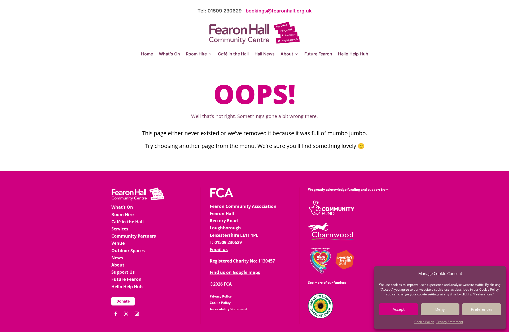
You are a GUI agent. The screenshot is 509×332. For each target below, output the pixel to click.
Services (119, 229)
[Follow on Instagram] (137, 313)
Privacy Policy (221, 296)
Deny (440, 309)
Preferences (481, 309)
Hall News (264, 54)
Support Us (123, 272)
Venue (118, 243)
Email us (219, 249)
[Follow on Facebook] (115, 313)
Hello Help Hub (353, 54)
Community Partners (133, 236)
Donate (123, 301)
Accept (399, 309)
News (117, 258)
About (286, 54)
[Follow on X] (126, 313)
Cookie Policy (424, 322)
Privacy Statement (449, 322)
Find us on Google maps (235, 272)
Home (147, 54)
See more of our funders (327, 282)
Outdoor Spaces (128, 251)
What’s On (169, 54)
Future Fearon (318, 54)
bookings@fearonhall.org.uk (278, 11)
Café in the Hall (233, 54)
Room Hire (196, 54)
